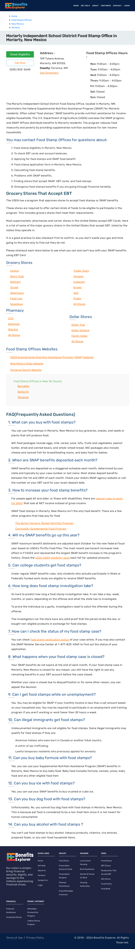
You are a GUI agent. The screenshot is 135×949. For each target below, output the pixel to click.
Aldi (75, 293)
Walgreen (14, 324)
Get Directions (49, 72)
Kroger (77, 287)
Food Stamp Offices (21, 20)
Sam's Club (17, 276)
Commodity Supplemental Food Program (40, 528)
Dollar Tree (78, 324)
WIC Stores (106, 879)
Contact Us (43, 880)
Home (76, 6)
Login (127, 6)
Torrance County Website (26, 369)
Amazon (78, 276)
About (95, 6)
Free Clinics (64, 861)
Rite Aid (13, 329)
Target (14, 287)
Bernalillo (23, 386)
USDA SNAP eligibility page (52, 557)
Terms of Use (14, 937)
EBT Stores (106, 866)
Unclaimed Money (14, 917)
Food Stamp (106, 861)
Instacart (79, 281)
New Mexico (17, 24)
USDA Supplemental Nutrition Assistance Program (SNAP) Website (51, 357)
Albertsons (17, 293)
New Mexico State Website (26, 363)
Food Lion (16, 298)
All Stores (79, 304)
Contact (117, 6)
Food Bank (105, 889)
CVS (10, 318)
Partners (106, 6)
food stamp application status (49, 639)
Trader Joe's (81, 270)
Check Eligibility (20, 54)
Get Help (85, 6)
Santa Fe (23, 391)
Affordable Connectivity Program (32, 912)
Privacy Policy (35, 937)
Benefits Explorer (104, 937)
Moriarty (15, 27)
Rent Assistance (87, 869)
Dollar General (80, 330)
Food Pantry (106, 884)
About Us (42, 870)
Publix (77, 298)
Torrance (23, 397)
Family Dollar (79, 335)
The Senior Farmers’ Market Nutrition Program (44, 523)
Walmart (15, 281)
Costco (14, 270)
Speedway (16, 304)
